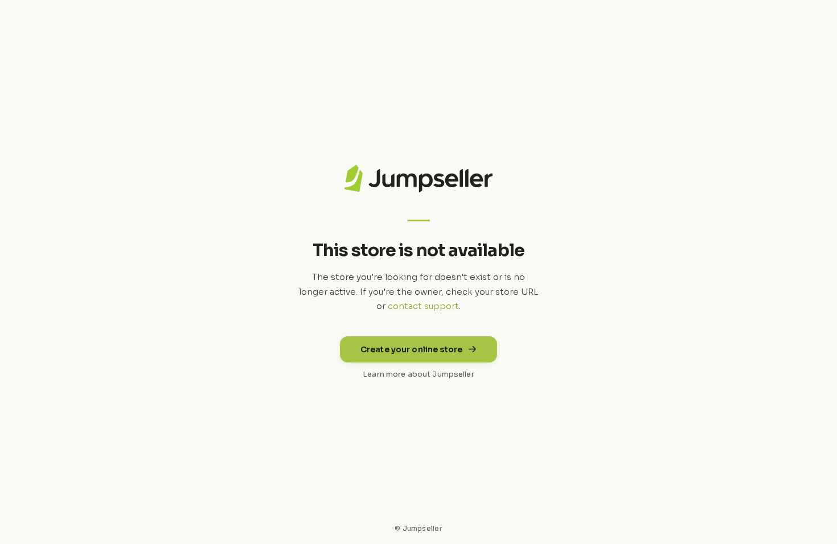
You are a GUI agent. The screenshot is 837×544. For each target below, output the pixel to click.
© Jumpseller (418, 528)
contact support (423, 305)
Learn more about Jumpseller (418, 374)
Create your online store (411, 349)
